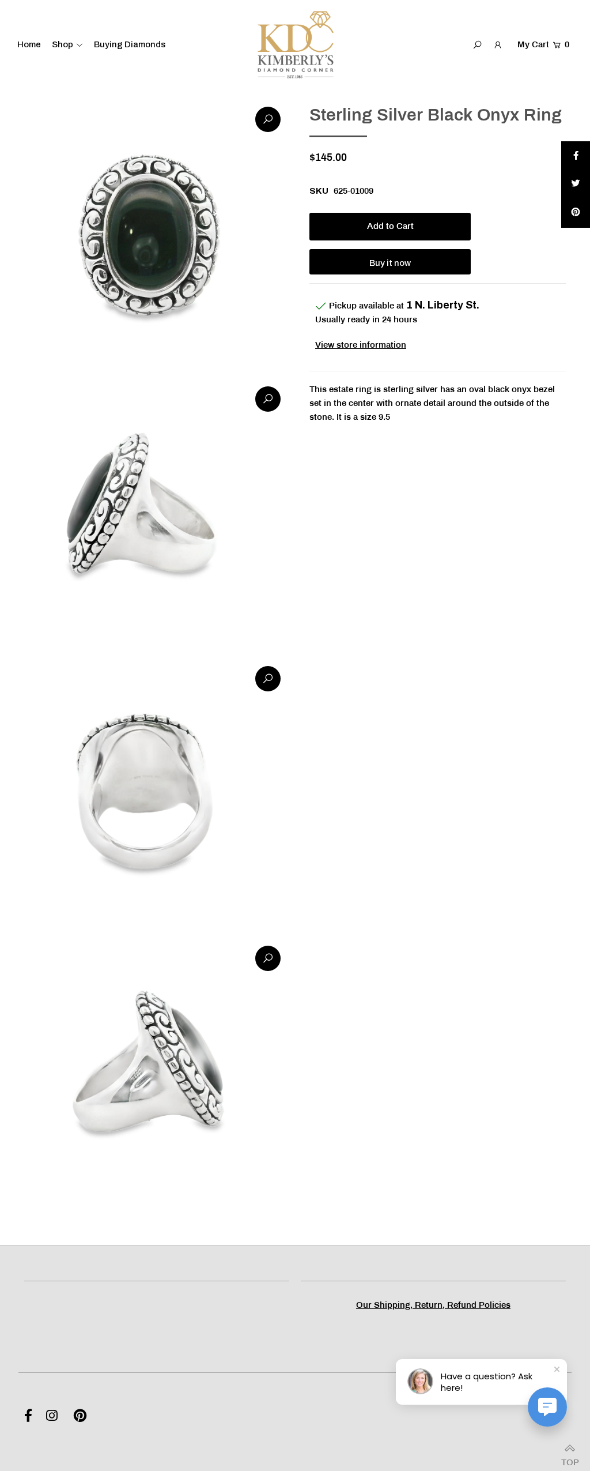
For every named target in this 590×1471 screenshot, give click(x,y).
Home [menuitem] (29, 44)
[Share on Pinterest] (575, 213)
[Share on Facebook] (575, 155)
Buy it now (390, 263)
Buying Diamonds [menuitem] (129, 44)
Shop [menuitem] (62, 44)
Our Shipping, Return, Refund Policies (433, 1305)
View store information (360, 345)
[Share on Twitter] (575, 184)
